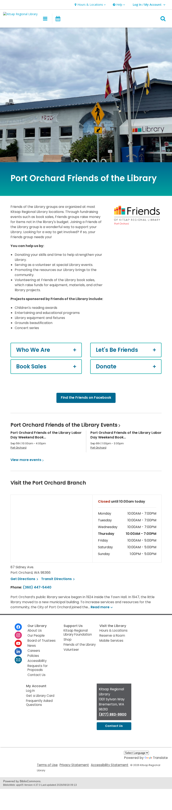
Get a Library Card (40, 695)
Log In (30, 690)
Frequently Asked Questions (39, 702)
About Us (34, 630)
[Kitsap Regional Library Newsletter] (18, 659)
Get (24, 578)
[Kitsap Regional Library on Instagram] (18, 635)
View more (25, 459)
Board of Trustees (41, 640)
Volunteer (71, 649)
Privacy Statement (74, 765)
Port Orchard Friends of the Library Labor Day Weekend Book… (46, 435)
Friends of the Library (80, 644)
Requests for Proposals (37, 668)
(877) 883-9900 (112, 714)
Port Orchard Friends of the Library (63, 424)
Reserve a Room (112, 635)
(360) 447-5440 (37, 587)
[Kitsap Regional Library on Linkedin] (18, 651)
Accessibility (37, 661)
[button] (89, 4)
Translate (160, 758)
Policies (33, 655)
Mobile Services (111, 640)
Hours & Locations (113, 630)
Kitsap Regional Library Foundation (78, 632)
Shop (68, 639)
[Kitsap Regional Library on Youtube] (18, 643)
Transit (58, 578)
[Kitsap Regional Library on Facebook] (18, 627)
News (31, 645)
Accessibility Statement (109, 765)
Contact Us (36, 675)
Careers (33, 650)
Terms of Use (47, 765)
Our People (36, 635)
